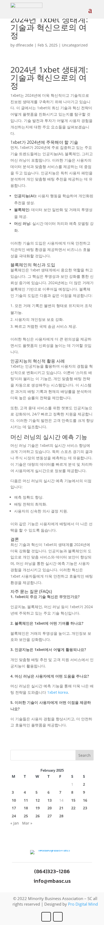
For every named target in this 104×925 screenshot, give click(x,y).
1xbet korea (57, 692)
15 (73, 800)
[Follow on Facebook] (46, 917)
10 (14, 800)
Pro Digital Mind (83, 904)
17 (14, 807)
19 (37, 807)
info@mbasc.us (52, 881)
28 (61, 815)
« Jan (14, 823)
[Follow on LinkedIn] (58, 917)
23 (85, 807)
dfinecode (24, 45)
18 (26, 807)
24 (14, 815)
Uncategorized (75, 45)
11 (26, 800)
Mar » (27, 823)
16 (85, 800)
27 (49, 815)
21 (61, 807)
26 (37, 815)
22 (73, 807)
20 (49, 807)
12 (37, 800)
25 (26, 815)
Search (84, 755)
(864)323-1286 (52, 871)
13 (49, 800)
